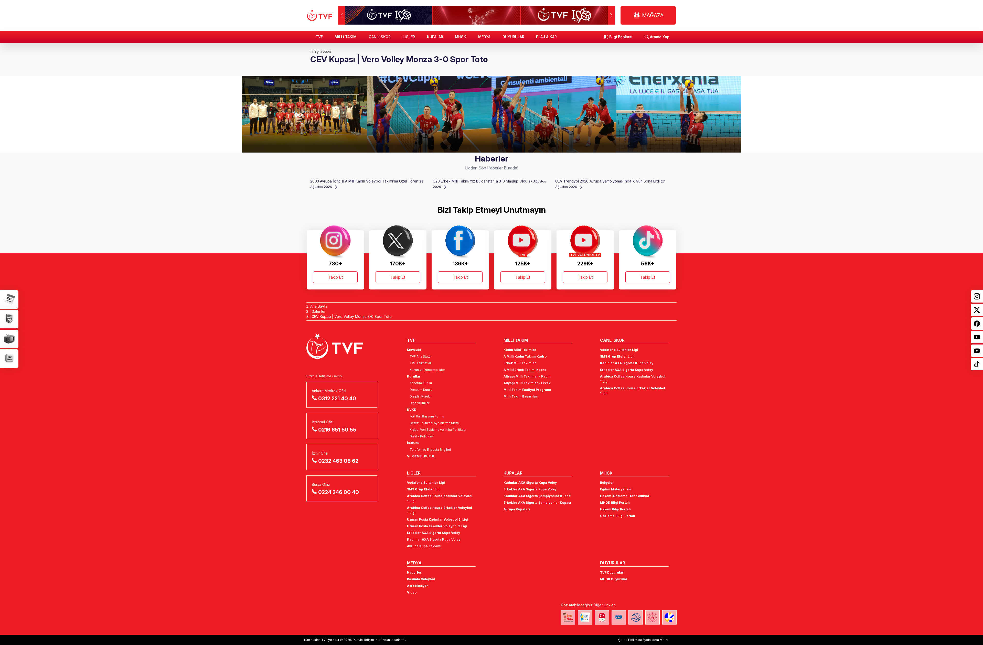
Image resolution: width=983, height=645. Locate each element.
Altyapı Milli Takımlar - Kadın (527, 376)
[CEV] (669, 617)
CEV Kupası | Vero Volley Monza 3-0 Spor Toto (352, 316)
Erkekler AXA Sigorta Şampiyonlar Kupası (537, 502)
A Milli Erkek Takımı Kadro (525, 370)
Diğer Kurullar (419, 403)
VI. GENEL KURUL (421, 456)
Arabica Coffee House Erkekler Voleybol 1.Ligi (632, 390)
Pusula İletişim (363, 640)
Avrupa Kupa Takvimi (424, 546)
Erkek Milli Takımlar (520, 363)
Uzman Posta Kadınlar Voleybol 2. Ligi (437, 519)
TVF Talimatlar (420, 363)
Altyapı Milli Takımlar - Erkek (527, 383)
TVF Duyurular (612, 572)
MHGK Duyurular (613, 579)
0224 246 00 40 (338, 492)
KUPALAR (435, 37)
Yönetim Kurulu (421, 383)
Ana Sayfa (318, 306)
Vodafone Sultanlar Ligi (619, 350)
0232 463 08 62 (338, 461)
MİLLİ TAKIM (346, 37)
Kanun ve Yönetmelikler (427, 370)
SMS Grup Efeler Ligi (617, 356)
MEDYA (484, 37)
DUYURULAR (513, 37)
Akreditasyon (418, 586)
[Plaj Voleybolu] (585, 617)
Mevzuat (414, 350)
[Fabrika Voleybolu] (568, 617)
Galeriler (319, 311)
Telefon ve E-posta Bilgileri (430, 449)
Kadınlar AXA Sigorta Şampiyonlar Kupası (537, 496)
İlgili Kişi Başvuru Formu (427, 416)
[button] (611, 15)
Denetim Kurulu (421, 390)
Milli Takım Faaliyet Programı (527, 390)
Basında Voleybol (421, 579)
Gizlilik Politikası (422, 436)
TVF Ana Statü (420, 356)
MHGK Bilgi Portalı (615, 502)
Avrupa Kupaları (517, 509)
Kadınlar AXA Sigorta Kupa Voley (626, 363)
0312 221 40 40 (337, 398)
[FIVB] (619, 617)
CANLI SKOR (380, 37)
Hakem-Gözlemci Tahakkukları (625, 496)
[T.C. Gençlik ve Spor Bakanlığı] (652, 617)
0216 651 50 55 (337, 429)
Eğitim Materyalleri (615, 489)
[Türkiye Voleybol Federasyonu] (319, 15)
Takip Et (335, 277)
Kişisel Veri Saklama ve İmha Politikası (438, 430)
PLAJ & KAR (546, 37)
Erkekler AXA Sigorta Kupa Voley (626, 370)
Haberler (414, 572)
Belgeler (607, 483)
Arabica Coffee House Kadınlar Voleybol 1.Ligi (632, 378)
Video (411, 592)
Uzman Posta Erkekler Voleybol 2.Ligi (437, 526)
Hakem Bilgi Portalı (615, 509)
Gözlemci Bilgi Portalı (617, 516)
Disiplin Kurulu (420, 396)
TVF (319, 37)
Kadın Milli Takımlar (520, 350)
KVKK (411, 410)
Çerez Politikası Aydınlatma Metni (435, 423)
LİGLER (409, 37)
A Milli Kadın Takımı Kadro (525, 356)
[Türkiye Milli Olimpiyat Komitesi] (602, 617)
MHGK (460, 37)
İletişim (413, 443)
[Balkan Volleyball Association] (635, 617)
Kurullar (414, 376)
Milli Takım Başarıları (521, 396)
